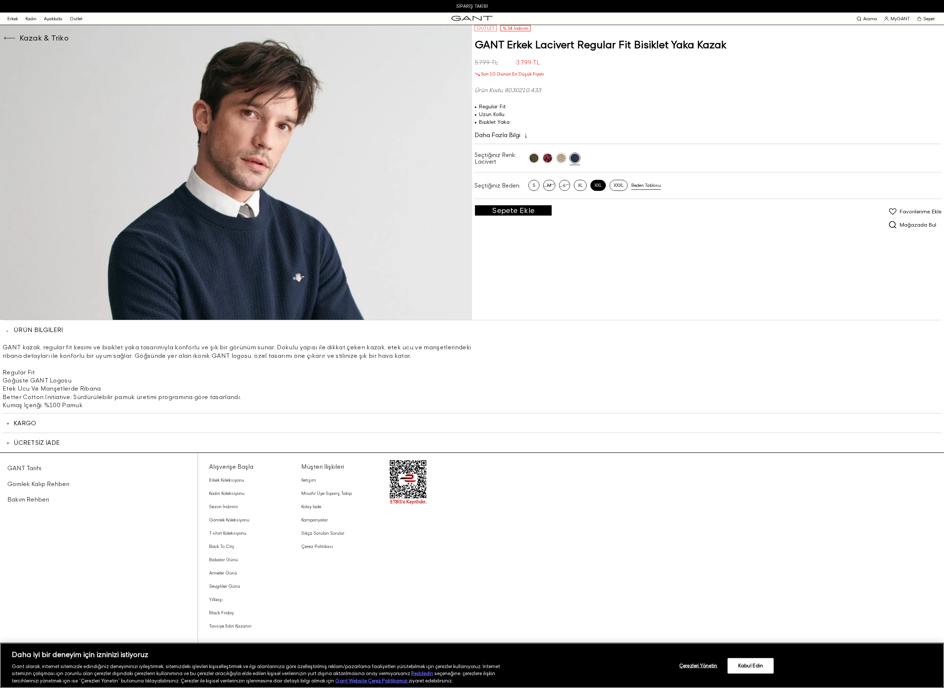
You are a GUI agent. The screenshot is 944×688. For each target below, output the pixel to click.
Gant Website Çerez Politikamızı (372, 680)
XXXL (619, 185)
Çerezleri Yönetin (698, 665)
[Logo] (472, 19)
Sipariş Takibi (472, 6)
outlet (76, 18)
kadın (31, 18)
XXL (598, 185)
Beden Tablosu (646, 185)
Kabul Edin (750, 665)
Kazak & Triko (44, 38)
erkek (12, 18)
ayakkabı (53, 18)
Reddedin (422, 673)
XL (580, 185)
